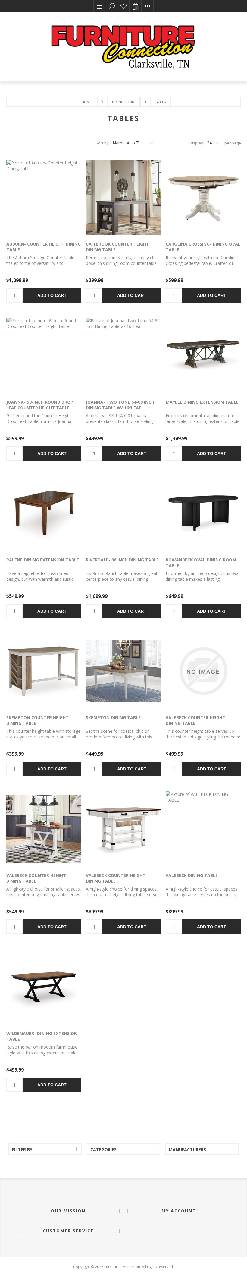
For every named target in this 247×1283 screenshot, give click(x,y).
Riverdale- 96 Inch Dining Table (122, 560)
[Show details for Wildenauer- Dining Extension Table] (43, 986)
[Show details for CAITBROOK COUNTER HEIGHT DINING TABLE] (123, 197)
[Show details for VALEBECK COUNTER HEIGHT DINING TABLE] (203, 671)
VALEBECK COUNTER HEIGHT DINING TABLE (195, 720)
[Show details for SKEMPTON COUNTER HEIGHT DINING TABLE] (43, 671)
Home (86, 102)
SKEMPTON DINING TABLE (113, 717)
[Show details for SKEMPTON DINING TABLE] (123, 671)
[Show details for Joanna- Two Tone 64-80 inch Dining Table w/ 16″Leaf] (123, 355)
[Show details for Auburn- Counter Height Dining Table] (43, 197)
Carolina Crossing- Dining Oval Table (203, 246)
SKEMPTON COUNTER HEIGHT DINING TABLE (37, 720)
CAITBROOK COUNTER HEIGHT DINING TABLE (117, 246)
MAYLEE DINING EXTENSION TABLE (202, 402)
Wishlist (123, 6)
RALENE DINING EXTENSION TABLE (42, 560)
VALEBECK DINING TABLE (192, 875)
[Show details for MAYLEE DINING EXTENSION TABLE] (203, 355)
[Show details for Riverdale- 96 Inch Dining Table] (123, 513)
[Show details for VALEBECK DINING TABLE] (203, 828)
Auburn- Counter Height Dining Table (43, 246)
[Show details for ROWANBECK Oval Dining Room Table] (203, 513)
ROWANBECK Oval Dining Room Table (201, 562)
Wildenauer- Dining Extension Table (41, 1036)
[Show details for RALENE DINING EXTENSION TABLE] (43, 513)
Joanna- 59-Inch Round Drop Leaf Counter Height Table (39, 405)
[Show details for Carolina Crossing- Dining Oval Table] (203, 197)
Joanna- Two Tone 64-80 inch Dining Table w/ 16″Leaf (120, 405)
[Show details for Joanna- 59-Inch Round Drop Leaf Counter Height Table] (43, 355)
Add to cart (52, 295)
